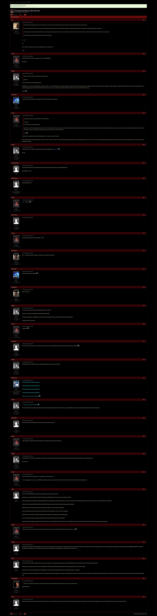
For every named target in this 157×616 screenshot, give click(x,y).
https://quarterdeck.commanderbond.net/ (29, 6)
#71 (143, 233)
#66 (143, 144)
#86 (143, 524)
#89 (143, 578)
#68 (143, 178)
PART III (23, 202)
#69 (143, 197)
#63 (143, 71)
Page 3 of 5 (15, 14)
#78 (143, 359)
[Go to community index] (11, 0)
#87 (143, 542)
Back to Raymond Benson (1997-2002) (140, 613)
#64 (143, 94)
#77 (143, 341)
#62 (143, 53)
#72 (143, 250)
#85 (143, 489)
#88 (143, 558)
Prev (11, 14)
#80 (143, 399)
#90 (143, 596)
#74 (143, 287)
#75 (143, 305)
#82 (143, 436)
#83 (143, 453)
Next (25, 14)
